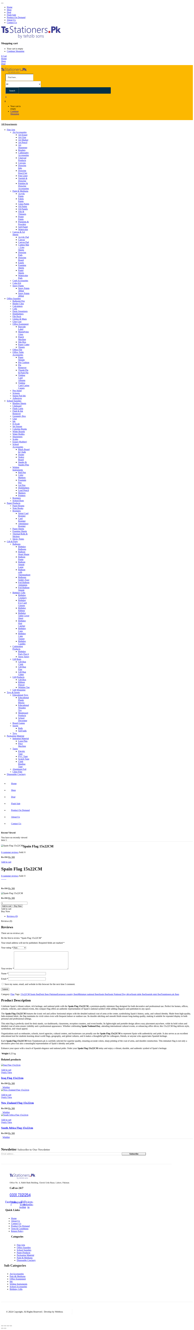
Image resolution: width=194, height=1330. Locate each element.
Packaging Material (15, 736)
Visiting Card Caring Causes (23, 385)
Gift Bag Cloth (22, 663)
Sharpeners (17, 436)
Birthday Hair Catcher (22, 623)
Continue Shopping (15, 51)
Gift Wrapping (18, 690)
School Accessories (17, 445)
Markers (22, 493)
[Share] (5, 1325)
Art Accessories (19, 132)
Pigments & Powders (23, 223)
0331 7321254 (20, 1195)
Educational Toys (20, 695)
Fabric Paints (21, 200)
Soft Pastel (23, 227)
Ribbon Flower (21, 683)
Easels (21, 262)
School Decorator (22, 719)
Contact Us (12, 22)
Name (4, 973)
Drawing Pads (22, 253)
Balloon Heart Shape (23, 553)
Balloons (16, 544)
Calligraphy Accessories (23, 153)
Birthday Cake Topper (22, 636)
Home (9, 7)
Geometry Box (19, 416)
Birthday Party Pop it (23, 652)
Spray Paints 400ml (23, 294)
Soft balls (22, 731)
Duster (21, 454)
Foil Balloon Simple (23, 588)
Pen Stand (17, 390)
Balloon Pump (21, 558)
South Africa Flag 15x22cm (17, 1127)
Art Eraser (22, 135)
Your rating (7, 947)
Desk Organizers (20, 311)
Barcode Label (22, 327)
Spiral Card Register (23, 514)
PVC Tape (23, 756)
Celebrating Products (17, 647)
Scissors (16, 393)
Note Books (17, 508)
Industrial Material (20, 738)
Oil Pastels (23, 209)
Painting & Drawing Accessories (23, 186)
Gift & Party (12, 541)
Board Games (18, 723)
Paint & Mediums (20, 191)
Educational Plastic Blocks (23, 700)
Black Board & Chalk (24, 450)
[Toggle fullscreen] (8, 1325)
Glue (14, 419)
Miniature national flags (88, 994)
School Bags (18, 500)
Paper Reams (18, 505)
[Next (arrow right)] (5, 1328)
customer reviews (9, 852)
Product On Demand (16, 17)
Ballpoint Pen (18, 301)
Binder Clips (18, 303)
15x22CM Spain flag (29, 994)
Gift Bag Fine (22, 668)
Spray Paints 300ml (23, 289)
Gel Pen (21, 485)
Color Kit (16, 283)
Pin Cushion (23, 362)
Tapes (15, 748)
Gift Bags (16, 659)
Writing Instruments (17, 468)
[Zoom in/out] (11, 1325)
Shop (9, 10)
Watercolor (23, 229)
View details (6, 883)
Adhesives (17, 398)
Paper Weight (21, 358)
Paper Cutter (23, 344)
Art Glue (22, 137)
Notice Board (21, 458)
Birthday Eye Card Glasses (22, 603)
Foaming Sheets (22, 266)
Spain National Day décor (119, 994)
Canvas (21, 239)
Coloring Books (19, 429)
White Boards (18, 431)
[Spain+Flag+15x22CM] (4, 878)
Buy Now (18, 906)
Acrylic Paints (21, 194)
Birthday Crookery (22, 596)
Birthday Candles (22, 642)
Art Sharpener (22, 146)
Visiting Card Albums (21, 378)
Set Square (17, 426)
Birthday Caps (22, 629)
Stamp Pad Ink (19, 395)
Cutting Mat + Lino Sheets (23, 247)
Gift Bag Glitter (22, 673)
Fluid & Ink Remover (17, 412)
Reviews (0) (12, 916)
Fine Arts (11, 129)
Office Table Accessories (18, 353)
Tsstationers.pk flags (170, 994)
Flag (12, 994)
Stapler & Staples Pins (23, 463)
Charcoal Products (22, 159)
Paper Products (13, 503)
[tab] (100, 916)
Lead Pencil (23, 490)
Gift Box (22, 679)
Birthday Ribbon (22, 609)
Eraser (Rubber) (19, 442)
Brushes (21, 150)
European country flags (67, 994)
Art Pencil (22, 142)
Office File (17, 349)
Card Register (22, 519)
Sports (15, 725)
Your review (7, 968)
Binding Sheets (19, 403)
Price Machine (22, 744)
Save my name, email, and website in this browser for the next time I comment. (40, 984)
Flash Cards (17, 408)
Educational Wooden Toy (23, 708)
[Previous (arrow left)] (2, 1328)
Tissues (21, 347)
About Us (11, 20)
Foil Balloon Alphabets (23, 583)
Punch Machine (22, 338)
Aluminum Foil (19, 769)
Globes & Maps (19, 319)
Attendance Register (23, 524)
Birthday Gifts (18, 592)
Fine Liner (23, 176)
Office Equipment (20, 324)
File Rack (16, 316)
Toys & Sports (13, 692)
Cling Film (17, 772)
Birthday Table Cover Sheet (23, 615)
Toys (14, 733)
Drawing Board (22, 258)
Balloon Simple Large (21, 564)
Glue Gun (16, 321)
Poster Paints (21, 217)
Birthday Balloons (22, 547)
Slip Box (22, 342)
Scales (15, 439)
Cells (14, 309)
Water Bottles (18, 434)
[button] (4, 56)
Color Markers (22, 476)
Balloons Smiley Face (23, 578)
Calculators (17, 306)
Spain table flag (138, 994)
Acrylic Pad (23, 237)
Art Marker (23, 140)
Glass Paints (23, 204)
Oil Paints (22, 206)
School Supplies (14, 401)
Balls (20, 728)
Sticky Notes (18, 539)
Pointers (21, 495)
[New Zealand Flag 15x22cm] (15, 1090)
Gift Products (18, 677)
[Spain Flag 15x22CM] (2, 878)
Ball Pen (22, 472)
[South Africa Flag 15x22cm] (14, 1115)
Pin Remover (22, 366)
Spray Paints (18, 286)
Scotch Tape (23, 759)
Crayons (22, 163)
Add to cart (6, 862)
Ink (13, 421)
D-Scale (16, 424)
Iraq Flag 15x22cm (12, 1077)
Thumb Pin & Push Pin (23, 371)
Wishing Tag (24, 687)
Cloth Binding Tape (21, 764)
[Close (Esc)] (2, 1325)
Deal (9, 12)
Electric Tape (21, 752)
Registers (16, 498)
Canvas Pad (23, 242)
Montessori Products (23, 714)
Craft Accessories (20, 280)
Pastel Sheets (21, 271)
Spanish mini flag (153, 994)
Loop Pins (22, 741)
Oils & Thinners (22, 212)
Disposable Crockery (16, 774)
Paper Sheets (18, 529)
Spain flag (103, 994)
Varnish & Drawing (22, 179)
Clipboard (16, 406)
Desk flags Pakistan (48, 994)
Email (4, 979)
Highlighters (18, 314)
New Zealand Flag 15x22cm (17, 1102)
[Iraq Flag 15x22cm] (10, 1065)
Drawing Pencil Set (22, 171)
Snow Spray (23, 656)
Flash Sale (11, 15)
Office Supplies (14, 298)
